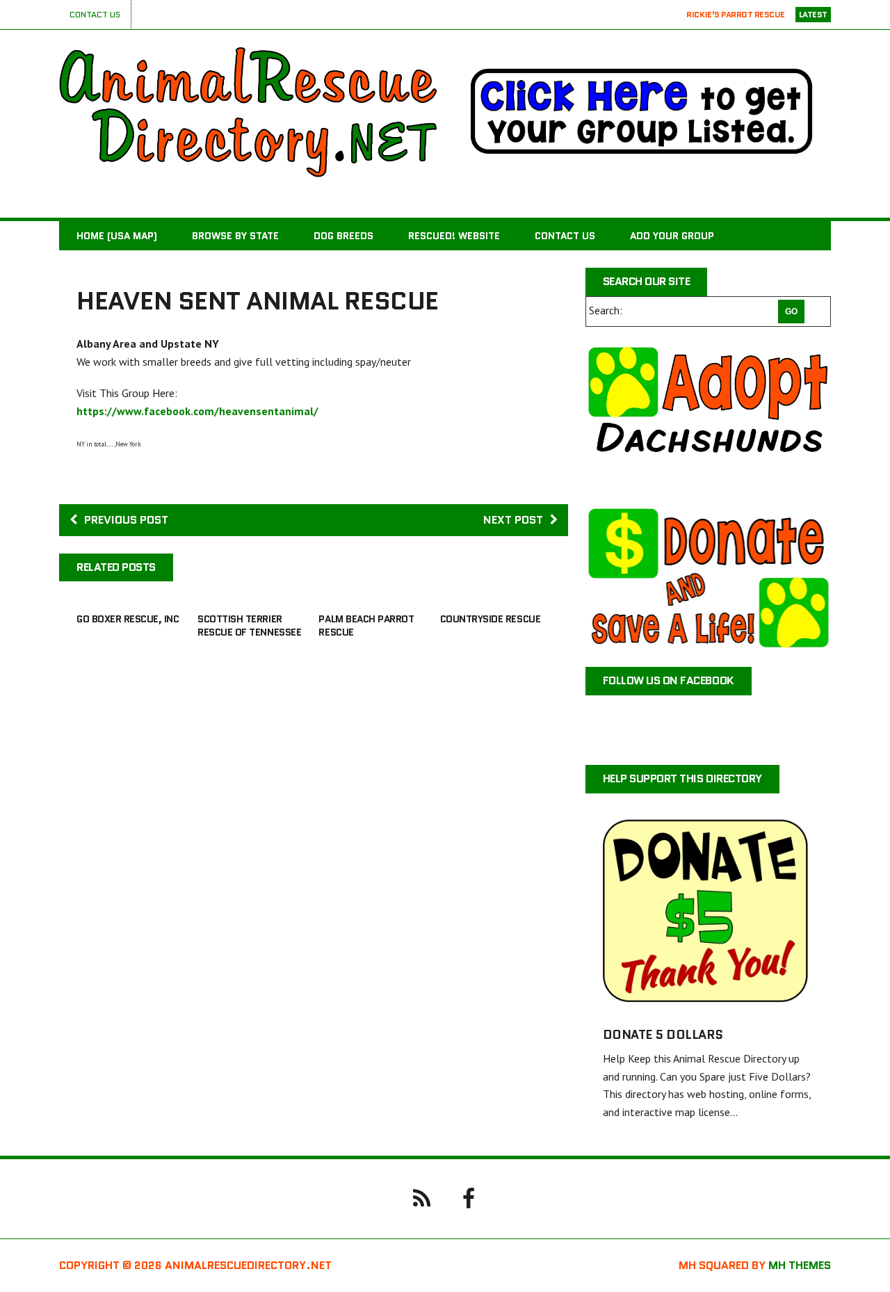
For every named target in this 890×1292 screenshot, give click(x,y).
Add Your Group (672, 236)
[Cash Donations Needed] (708, 577)
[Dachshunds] (708, 416)
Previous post (126, 520)
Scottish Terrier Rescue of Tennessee (249, 625)
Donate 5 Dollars (663, 1035)
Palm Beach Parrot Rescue (366, 625)
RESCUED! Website (454, 236)
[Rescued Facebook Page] (468, 1197)
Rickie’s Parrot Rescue (735, 14)
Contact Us (95, 14)
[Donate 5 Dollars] (708, 1000)
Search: (605, 310)
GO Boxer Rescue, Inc (127, 619)
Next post (513, 520)
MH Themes (799, 1265)
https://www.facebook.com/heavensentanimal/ (197, 411)
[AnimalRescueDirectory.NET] (248, 112)
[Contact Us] (421, 1197)
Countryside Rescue (490, 619)
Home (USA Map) (116, 236)
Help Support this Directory (682, 778)
